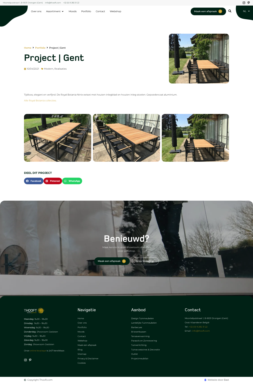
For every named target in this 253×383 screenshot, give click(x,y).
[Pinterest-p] (248, 2)
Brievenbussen (138, 331)
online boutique (38, 350)
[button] (33, 181)
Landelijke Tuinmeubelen (144, 322)
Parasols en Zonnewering (144, 340)
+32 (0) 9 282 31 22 (198, 326)
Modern (48, 68)
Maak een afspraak (87, 345)
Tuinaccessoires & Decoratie (145, 349)
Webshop (82, 340)
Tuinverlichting (139, 345)
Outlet (134, 354)
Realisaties (60, 68)
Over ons (82, 322)
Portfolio (40, 48)
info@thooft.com (201, 331)
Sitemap (82, 354)
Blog (80, 349)
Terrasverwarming (140, 336)
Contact (82, 336)
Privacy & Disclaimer (88, 358)
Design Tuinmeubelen (142, 318)
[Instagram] (243, 2)
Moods (81, 331)
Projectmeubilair (139, 358)
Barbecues (136, 327)
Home (27, 48)
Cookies (82, 363)
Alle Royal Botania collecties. (40, 100)
